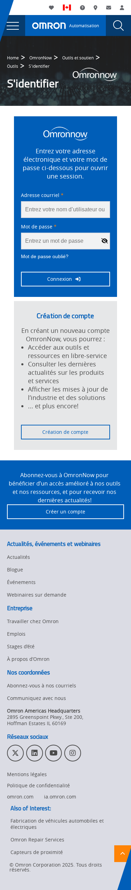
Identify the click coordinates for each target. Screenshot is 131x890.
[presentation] (12, 25)
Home (13, 57)
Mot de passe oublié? (44, 256)
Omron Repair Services (37, 839)
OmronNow (40, 57)
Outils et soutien (78, 57)
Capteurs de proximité (36, 852)
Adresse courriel (42, 195)
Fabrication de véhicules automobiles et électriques (57, 823)
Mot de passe (39, 227)
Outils (12, 66)
